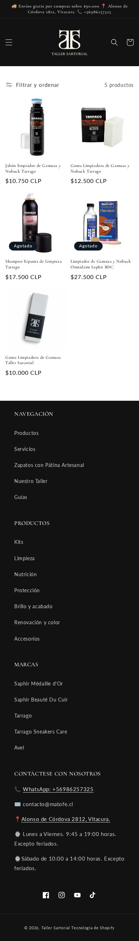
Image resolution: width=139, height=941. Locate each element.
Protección (27, 590)
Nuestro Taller (30, 481)
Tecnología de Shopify (93, 927)
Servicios (24, 449)
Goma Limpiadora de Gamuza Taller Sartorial (33, 360)
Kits (18, 542)
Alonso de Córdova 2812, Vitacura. (65, 819)
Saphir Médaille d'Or (38, 683)
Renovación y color (37, 622)
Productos (26, 433)
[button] (9, 42)
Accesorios (27, 639)
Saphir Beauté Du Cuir (41, 699)
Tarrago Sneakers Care (40, 732)
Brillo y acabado (33, 606)
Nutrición (25, 574)
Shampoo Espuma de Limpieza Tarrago (33, 264)
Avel (19, 748)
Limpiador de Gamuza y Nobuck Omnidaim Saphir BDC (101, 264)
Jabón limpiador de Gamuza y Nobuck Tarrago (33, 168)
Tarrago (23, 716)
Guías (20, 497)
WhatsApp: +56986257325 (58, 789)
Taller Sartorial (55, 927)
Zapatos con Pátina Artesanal (49, 465)
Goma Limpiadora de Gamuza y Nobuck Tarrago (100, 168)
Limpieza (24, 558)
